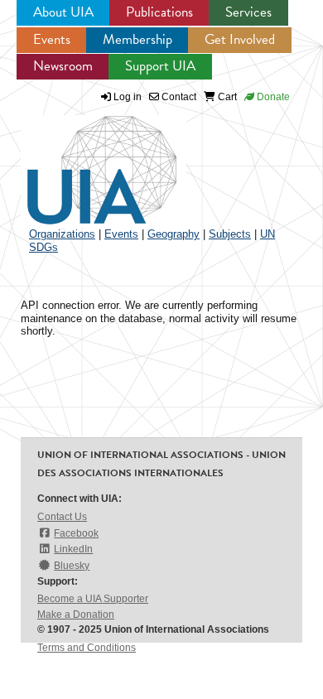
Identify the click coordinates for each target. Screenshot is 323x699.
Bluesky (71, 565)
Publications (159, 12)
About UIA (63, 12)
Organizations (62, 234)
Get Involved (240, 39)
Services (248, 12)
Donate (272, 97)
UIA (83, 160)
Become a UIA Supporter (92, 599)
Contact (177, 97)
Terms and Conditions (86, 647)
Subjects (230, 234)
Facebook (76, 533)
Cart (226, 97)
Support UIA (160, 65)
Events (51, 39)
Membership (137, 39)
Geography (173, 234)
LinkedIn (73, 549)
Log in (127, 97)
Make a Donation (75, 614)
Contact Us (62, 517)
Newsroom (63, 65)
